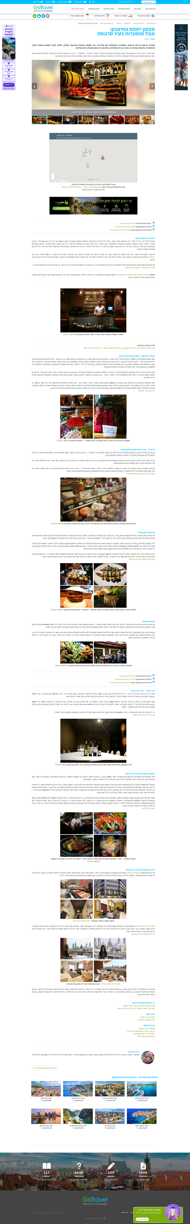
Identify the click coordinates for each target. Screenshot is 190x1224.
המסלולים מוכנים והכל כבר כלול (148, 1211)
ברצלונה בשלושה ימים (146, 1036)
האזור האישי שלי (77, 8)
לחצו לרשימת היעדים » (127, 223)
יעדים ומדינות (150, 8)
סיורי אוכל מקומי (129, 348)
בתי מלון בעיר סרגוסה (146, 390)
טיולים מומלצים (124, 8)
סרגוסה (51, 241)
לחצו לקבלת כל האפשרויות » (120, 230)
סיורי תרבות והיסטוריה (146, 348)
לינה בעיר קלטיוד (148, 808)
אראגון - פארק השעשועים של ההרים (141, 1031)
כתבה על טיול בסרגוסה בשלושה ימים (141, 473)
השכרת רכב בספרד (147, 1017)
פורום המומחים (93, 8)
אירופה (126, 23)
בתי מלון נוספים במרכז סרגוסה (143, 934)
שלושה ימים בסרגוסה (147, 1028)
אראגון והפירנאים (106, 23)
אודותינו (132, 1212)
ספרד (118, 23)
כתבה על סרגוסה (148, 267)
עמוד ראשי (150, 23)
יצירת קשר (37, 2)
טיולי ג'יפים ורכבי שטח (92, 348)
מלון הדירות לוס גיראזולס (71, 187)
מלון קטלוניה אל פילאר (92, 187)
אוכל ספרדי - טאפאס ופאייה (144, 1033)
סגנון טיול (137, 8)
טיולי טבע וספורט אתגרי (112, 348)
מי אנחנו (49, 2)
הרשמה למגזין (63, 2)
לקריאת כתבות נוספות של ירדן (44, 1068)
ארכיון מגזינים (109, 8)
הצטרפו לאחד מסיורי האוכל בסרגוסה (134, 274)
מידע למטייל (79, 2)
